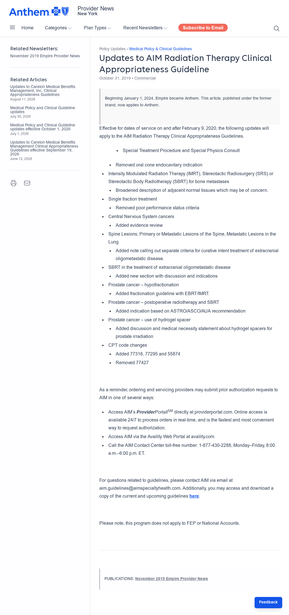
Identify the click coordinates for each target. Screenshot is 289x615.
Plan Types (95, 28)
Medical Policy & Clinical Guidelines (160, 49)
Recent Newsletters (143, 28)
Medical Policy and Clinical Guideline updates (42, 110)
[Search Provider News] (276, 28)
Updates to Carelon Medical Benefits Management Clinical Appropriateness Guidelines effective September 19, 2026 (44, 149)
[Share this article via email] (27, 183)
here (194, 496)
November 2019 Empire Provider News (45, 56)
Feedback (268, 603)
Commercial (145, 79)
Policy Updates (112, 49)
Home (27, 28)
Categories (56, 28)
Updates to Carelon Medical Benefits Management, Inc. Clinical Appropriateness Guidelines (42, 91)
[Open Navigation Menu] (12, 27)
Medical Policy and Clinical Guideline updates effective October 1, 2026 (42, 127)
